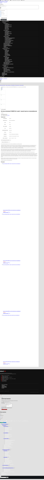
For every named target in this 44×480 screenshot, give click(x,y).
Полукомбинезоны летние (8, 26)
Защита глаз (5, 68)
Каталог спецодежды (8, 85)
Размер (2, 114)
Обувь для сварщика (7, 55)
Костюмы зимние (21, 85)
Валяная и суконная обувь (8, 59)
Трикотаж (5, 46)
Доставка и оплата (4, 73)
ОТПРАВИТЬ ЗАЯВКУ (4, 409)
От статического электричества (9, 40)
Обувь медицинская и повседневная (8, 464)
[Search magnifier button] (0, 7)
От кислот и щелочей (7, 39)
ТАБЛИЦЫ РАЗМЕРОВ (4, 74)
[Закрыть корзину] (0, 413)
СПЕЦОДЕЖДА (13, 85)
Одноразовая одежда (8, 42)
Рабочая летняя (6, 426)
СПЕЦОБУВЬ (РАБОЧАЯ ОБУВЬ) (6, 449)
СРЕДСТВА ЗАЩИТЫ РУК (5, 465)
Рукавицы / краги (6, 66)
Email (2, 408)
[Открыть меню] (0, 81)
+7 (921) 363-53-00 (6, 379)
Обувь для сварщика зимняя (8, 61)
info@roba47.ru (5, 380)
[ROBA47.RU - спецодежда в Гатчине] (4, 79)
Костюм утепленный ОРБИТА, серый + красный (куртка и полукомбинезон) (11, 260)
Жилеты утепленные (7, 35)
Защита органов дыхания (7, 70)
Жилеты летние (7, 28)
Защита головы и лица (7, 69)
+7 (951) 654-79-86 (6, 376)
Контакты (3, 75)
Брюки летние (6, 27)
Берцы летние (6, 53)
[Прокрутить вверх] (0, 417)
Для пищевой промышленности (8, 45)
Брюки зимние (6, 34)
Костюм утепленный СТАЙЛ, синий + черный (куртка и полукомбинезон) (11, 361)
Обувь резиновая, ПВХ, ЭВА (7, 62)
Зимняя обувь (5, 457)
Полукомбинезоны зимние (8, 33)
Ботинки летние (7, 50)
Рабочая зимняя (17, 85)
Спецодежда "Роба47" (2, 85)
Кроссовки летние (7, 54)
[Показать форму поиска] (0, 80)
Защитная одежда (6, 438)
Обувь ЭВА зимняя (7, 60)
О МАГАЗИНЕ (3, 385)
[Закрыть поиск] (0, 476)
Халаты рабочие (7, 29)
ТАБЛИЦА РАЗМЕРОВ (4, 386)
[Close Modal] (2, 397)
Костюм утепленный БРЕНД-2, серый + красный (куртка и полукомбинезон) (11, 311)
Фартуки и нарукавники (8, 41)
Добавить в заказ (5, 212)
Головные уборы (6, 47)
